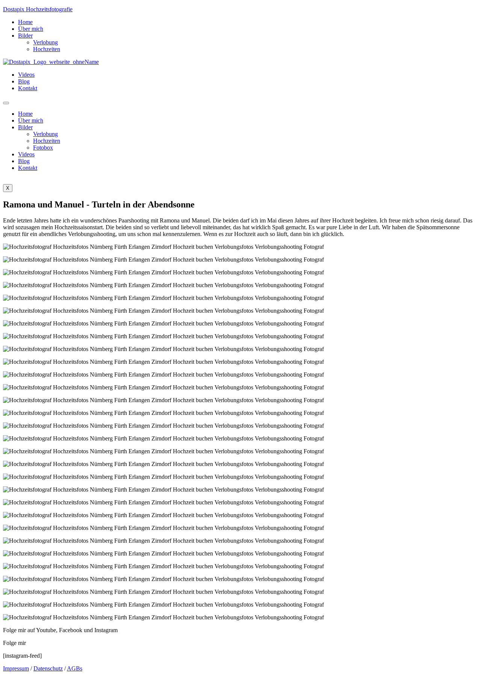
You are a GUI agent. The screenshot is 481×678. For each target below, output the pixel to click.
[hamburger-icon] (6, 103)
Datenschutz (48, 668)
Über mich (30, 29)
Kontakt (27, 88)
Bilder (25, 35)
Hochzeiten (46, 49)
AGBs (74, 668)
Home (25, 22)
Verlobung (45, 42)
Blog (24, 81)
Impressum (16, 668)
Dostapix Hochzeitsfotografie (38, 9)
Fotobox (43, 147)
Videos (26, 74)
